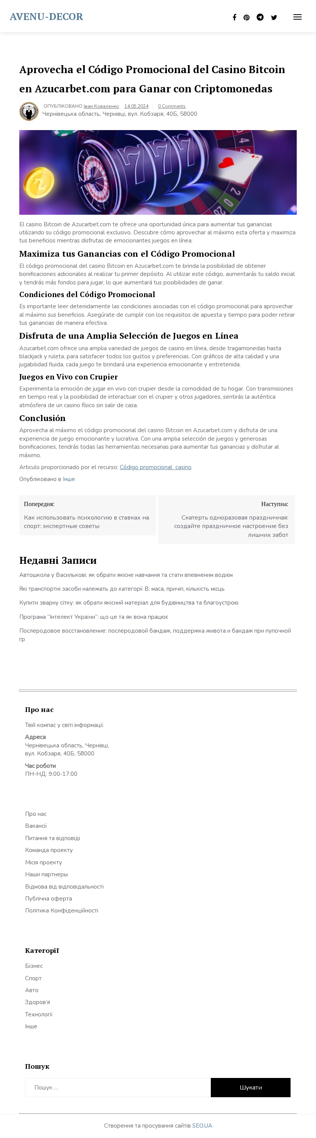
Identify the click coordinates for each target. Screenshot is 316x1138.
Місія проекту (43, 862)
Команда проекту (49, 850)
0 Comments (172, 106)
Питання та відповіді (52, 838)
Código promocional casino (156, 467)
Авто (32, 990)
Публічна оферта (48, 898)
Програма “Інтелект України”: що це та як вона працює (93, 617)
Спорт (33, 978)
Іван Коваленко (101, 106)
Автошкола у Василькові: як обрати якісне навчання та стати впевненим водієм (126, 575)
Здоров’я (37, 1002)
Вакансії (36, 826)
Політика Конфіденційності (61, 910)
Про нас (36, 814)
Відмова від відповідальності (64, 887)
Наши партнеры (46, 874)
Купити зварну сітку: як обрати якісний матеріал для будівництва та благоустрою (129, 603)
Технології (39, 1014)
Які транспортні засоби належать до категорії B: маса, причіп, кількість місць (122, 589)
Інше (69, 479)
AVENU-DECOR (46, 16)
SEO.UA (202, 1126)
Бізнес (34, 966)
